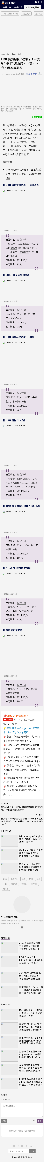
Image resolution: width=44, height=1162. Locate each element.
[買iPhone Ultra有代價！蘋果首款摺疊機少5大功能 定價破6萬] (9, 868)
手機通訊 (18, 7)
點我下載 (21, 239)
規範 (4, 1121)
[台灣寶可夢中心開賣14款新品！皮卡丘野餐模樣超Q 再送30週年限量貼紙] (9, 1069)
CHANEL (34, 884)
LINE (5, 879)
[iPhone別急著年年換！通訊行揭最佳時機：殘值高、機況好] (9, 841)
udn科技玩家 (5, 54)
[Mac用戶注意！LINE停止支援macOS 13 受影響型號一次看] (9, 1014)
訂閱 (32, 1151)
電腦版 (24, 884)
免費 (23, 879)
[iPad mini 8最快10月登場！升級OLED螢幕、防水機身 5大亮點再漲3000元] (9, 854)
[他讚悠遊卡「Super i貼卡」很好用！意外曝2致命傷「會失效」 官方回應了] (9, 991)
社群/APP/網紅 (32, 7)
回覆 (40, 1121)
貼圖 (31, 879)
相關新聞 (5, 1004)
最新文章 (7, 7)
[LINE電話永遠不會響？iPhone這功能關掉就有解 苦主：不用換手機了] (9, 1083)
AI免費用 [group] (26, 13)
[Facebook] (13, 1145)
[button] (38, 2)
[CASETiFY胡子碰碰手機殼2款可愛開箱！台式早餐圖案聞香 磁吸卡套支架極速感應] (9, 977)
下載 (5, 884)
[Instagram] (17, 1145)
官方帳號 (14, 884)
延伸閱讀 (5, 937)
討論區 (4, 1095)
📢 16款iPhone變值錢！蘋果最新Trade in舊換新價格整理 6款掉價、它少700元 (21, 790)
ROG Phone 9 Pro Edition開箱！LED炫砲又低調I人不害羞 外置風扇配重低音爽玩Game (31, 960)
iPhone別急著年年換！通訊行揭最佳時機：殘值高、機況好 (31, 839)
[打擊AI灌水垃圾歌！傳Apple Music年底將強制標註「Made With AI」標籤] (9, 1056)
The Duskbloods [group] (10, 13)
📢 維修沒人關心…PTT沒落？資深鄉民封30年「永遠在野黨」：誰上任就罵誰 (21, 769)
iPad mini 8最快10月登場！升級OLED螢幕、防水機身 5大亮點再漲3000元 (31, 853)
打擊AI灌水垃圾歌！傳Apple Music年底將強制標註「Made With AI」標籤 (30, 1054)
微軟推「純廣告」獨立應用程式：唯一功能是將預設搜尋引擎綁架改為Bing (30, 1026)
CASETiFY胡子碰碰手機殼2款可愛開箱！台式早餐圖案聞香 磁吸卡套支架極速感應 (30, 976)
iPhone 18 (6, 830)
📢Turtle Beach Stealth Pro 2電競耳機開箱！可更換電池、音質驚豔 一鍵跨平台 (21, 749)
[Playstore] (26, 1145)
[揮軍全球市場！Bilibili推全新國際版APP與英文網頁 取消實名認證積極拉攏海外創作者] (9, 1042)
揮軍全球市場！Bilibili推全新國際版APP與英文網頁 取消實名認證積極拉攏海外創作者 (30, 1040)
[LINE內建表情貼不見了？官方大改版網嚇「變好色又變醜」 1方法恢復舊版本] (9, 947)
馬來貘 (5, 889)
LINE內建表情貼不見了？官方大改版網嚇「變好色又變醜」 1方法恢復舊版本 (24, 173)
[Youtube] (35, 2)
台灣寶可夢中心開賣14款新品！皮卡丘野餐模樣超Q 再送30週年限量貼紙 (30, 1068)
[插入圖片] (34, 1121)
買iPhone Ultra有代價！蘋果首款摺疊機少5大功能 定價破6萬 (30, 867)
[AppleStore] (30, 1145)
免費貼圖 (14, 879)
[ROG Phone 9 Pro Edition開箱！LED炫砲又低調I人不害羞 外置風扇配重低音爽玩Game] (9, 961)
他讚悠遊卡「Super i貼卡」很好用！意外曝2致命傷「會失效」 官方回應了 (31, 990)
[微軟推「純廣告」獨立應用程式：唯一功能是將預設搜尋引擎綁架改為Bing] (9, 1028)
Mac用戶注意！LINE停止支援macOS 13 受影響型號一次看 (30, 1013)
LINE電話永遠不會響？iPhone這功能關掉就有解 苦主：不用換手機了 (31, 1082)
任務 (38, 879)
